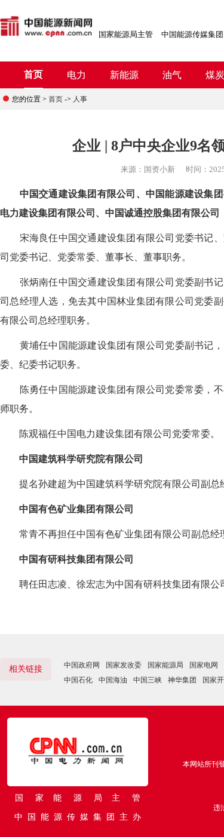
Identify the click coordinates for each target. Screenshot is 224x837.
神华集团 (182, 680)
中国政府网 (82, 665)
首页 (33, 74)
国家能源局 (165, 665)
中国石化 (78, 680)
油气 (172, 75)
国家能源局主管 (126, 34)
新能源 (124, 75)
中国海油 (113, 680)
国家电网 (203, 665)
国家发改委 (124, 665)
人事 (80, 99)
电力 (76, 75)
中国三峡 (147, 680)
